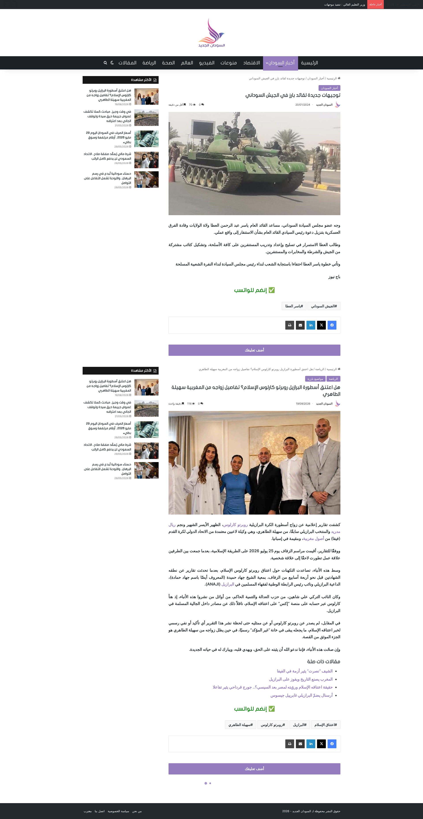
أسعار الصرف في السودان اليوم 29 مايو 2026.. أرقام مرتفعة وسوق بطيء (108, 137)
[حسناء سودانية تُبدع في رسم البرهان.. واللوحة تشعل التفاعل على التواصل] (146, 179)
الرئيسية (309, 62)
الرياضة (149, 62)
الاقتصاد (251, 62)
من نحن (137, 811)
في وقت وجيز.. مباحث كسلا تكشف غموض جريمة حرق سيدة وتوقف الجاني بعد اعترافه (107, 116)
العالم (187, 62)
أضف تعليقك (254, 350)
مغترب (88, 811)
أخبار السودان (282, 62)
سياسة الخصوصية (118, 811)
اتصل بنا (100, 811)
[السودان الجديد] (211, 32)
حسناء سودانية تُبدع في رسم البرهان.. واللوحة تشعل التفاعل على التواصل (107, 178)
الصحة (168, 62)
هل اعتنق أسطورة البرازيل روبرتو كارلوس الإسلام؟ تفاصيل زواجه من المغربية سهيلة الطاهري (109, 95)
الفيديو (206, 62)
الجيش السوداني (323, 306)
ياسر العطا (293, 306)
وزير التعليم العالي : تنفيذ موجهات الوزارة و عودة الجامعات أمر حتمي (323, 4)
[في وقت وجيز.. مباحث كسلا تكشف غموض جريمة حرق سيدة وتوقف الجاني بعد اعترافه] (146, 117)
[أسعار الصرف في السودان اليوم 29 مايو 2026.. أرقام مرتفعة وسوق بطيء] (146, 139)
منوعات (229, 62)
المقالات (127, 62)
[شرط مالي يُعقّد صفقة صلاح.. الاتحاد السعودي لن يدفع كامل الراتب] (146, 160)
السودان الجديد (324, 104)
